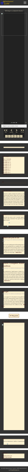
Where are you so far (10, 237)
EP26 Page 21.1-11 (6, 167)
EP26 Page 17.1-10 (6, 174)
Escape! (5, 291)
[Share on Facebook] (6, 136)
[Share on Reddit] (21, 136)
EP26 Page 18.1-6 (6, 172)
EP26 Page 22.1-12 (6, 165)
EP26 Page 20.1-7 (6, 169)
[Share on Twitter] (9, 136)
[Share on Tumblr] (15, 136)
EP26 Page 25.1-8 (6, 160)
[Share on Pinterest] (12, 136)
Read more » (19, 252)
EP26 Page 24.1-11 (6, 162)
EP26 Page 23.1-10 (6, 164)
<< (6, 130)
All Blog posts (14, 315)
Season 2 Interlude (6, 159)
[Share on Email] (18, 136)
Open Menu (25, 3)
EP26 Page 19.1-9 (6, 170)
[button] (11, 122)
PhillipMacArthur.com (7, 455)
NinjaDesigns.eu (6, 458)
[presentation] (2, 122)
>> (22, 130)
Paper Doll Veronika (6, 457)
